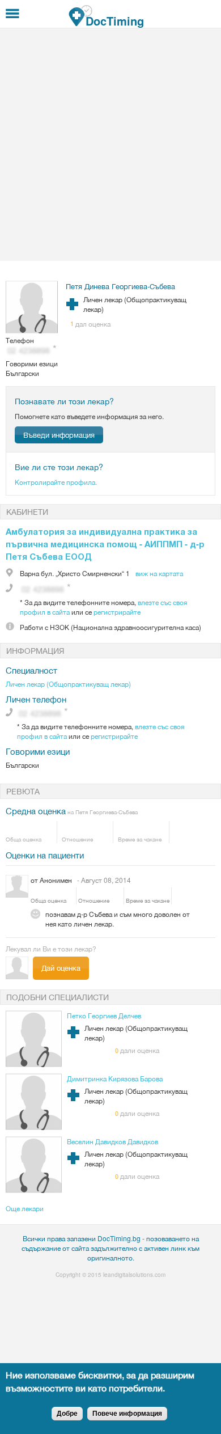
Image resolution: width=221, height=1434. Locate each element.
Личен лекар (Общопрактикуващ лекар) (68, 683)
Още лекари (25, 1208)
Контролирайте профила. (56, 482)
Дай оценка (60, 967)
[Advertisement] (110, 144)
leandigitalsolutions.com (134, 1275)
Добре (67, 1414)
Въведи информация (59, 434)
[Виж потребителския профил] (32, 330)
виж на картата (159, 573)
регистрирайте (117, 611)
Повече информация (127, 1414)
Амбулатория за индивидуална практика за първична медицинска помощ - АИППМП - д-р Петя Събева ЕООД (105, 543)
